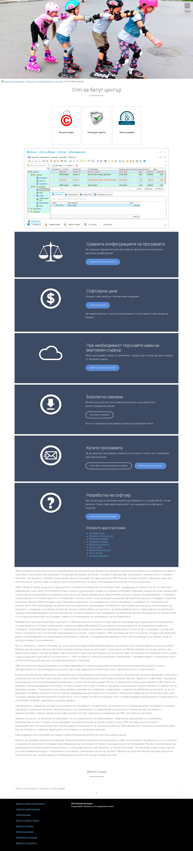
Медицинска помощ (98, 542)
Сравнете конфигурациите (103, 262)
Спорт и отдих (95, 547)
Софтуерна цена (98, 305)
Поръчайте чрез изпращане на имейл (109, 466)
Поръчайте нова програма (103, 517)
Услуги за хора (95, 553)
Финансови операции (99, 539)
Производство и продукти (101, 536)
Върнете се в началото (26, 843)
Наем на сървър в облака (102, 368)
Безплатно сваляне (99, 415)
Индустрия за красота (99, 545)
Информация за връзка (150, 466)
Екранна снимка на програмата (30, 804)
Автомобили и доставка (100, 550)
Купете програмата (24, 832)
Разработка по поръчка (26, 838)
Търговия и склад (97, 533)
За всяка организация (99, 556)
